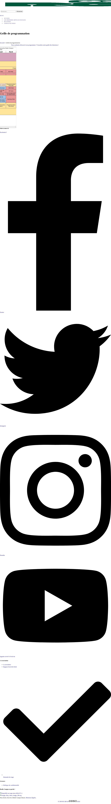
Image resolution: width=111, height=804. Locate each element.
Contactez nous (10, 23)
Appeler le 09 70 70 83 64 (7, 656)
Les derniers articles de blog (15, 20)
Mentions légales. (31, 797)
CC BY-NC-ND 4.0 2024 (69, 801)
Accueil (2, 43)
